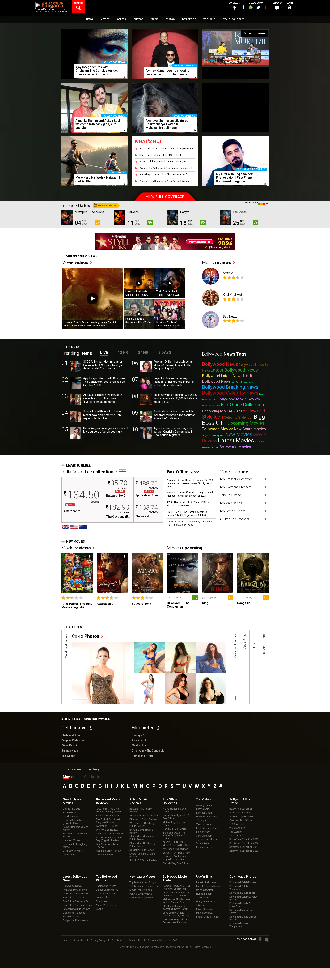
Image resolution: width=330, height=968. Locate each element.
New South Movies (250, 429)
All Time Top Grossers (241, 816)
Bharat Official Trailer (207, 916)
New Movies (238, 434)
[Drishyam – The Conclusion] (182, 573)
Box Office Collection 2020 (243, 850)
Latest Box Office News (76, 893)
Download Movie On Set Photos (242, 918)
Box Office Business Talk (76, 901)
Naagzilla (243, 603)
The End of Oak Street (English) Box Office (175, 858)
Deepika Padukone (206, 816)
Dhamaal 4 (142, 516)
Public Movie (138, 801)
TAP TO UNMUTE (256, 33)
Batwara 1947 (115, 495)
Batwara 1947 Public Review (140, 810)
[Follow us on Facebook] (243, 7)
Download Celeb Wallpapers (238, 887)
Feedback (117, 940)
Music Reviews (204, 912)
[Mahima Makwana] (103, 673)
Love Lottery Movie (73, 850)
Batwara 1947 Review (107, 815)
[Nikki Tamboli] (180, 688)
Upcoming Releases (74, 912)
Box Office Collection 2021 (243, 847)
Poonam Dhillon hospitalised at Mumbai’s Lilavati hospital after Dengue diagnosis (173, 365)
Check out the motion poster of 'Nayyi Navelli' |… (177, 907)
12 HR (123, 352)
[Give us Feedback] (277, 8)
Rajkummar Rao (205, 847)
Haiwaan (133, 212)
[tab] (66, 667)
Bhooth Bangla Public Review (141, 831)
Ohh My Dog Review (107, 829)
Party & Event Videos (140, 893)
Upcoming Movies (245, 423)
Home (64, 940)
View (165, 197)
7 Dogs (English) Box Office (174, 810)
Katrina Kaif (202, 809)
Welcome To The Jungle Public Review (142, 824)
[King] (218, 573)
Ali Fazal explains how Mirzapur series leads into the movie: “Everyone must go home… (102, 398)
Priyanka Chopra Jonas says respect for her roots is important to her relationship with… (174, 382)
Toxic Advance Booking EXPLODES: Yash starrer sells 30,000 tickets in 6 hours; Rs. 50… (176, 398)
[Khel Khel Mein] (210, 297)
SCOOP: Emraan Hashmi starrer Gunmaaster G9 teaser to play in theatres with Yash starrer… (103, 365)
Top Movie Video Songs (142, 882)
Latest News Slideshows (76, 908)
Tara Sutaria (202, 843)
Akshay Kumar (204, 805)
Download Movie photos (243, 892)
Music (216, 262)
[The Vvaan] (225, 217)
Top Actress (236, 835)
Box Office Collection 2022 (243, 843)
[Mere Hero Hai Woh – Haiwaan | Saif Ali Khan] (94, 161)
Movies (184, 548)
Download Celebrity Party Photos (243, 898)
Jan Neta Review (105, 854)
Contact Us (135, 940)
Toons (99, 908)
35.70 (118, 483)
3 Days (164, 352)
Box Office (170, 801)
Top (204, 799)
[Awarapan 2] (112, 573)
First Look (101, 901)
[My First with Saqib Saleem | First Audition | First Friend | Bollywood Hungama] (235, 161)
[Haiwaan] (119, 217)
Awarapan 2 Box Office (175, 848)
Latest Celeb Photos (107, 889)
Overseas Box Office (240, 820)
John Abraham (204, 835)
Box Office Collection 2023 (243, 839)
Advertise (79, 940)
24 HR (143, 352)
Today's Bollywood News (242, 382)
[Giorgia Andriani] (180, 657)
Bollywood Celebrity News (230, 393)
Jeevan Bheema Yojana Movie (75, 828)
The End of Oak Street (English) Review (108, 821)
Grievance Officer (157, 940)
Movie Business (78, 465)
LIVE (104, 352)
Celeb (85, 636)
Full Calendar (107, 205)
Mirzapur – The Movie (89, 212)
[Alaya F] (211, 657)
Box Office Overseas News (77, 905)
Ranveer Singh (204, 812)
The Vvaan (240, 212)
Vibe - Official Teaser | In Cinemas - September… (176, 894)
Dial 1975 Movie (71, 808)
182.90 (118, 507)
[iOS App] (267, 939)
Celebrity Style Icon (238, 417)
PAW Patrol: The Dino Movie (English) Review (108, 810)
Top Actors (235, 831)
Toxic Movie (69, 812)
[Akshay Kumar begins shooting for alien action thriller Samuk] (165, 54)
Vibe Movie (69, 854)
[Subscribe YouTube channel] (265, 8)
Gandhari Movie (71, 816)
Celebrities (92, 777)
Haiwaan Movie (71, 840)
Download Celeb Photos (242, 882)
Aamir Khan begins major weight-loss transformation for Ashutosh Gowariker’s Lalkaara (174, 415)
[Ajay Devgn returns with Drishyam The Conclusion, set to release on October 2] (94, 54)
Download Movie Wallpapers (238, 925)
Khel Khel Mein (233, 294)
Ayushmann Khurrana (207, 839)
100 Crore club (237, 824)
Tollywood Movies (217, 429)
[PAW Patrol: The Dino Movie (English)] (77, 573)
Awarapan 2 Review (107, 826)
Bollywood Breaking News (230, 387)
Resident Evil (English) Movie (75, 845)
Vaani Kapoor (203, 824)
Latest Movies (236, 440)
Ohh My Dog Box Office (175, 863)
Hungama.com (204, 893)
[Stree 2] (210, 276)
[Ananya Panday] (149, 688)
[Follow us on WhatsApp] (250, 7)
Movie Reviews (71, 916)
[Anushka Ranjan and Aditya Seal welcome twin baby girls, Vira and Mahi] (94, 108)
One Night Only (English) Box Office (176, 817)
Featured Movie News (75, 889)
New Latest (142, 876)
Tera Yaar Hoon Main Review (107, 845)
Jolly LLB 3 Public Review (143, 860)
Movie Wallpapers (106, 905)
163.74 (148, 507)
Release (75, 205)
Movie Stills (102, 897)
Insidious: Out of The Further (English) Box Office (174, 835)
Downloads (242, 876)
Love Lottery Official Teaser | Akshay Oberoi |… (177, 914)
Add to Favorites (89, 556)
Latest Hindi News (206, 882)
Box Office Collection (242, 404)
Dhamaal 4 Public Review (143, 819)
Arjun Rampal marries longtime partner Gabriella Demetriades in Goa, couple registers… (173, 432)
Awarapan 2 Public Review (143, 815)
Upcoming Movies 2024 (222, 411)
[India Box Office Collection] (122, 470)
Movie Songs (116, 172)
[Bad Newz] (210, 319)
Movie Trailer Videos (140, 890)
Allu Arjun (201, 820)
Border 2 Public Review (141, 849)
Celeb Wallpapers (106, 893)
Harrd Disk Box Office (174, 828)
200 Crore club (237, 827)
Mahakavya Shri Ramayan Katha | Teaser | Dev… (177, 901)
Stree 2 (228, 273)
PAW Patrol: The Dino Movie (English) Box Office (177, 843)
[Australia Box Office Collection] (83, 527)
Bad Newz (230, 316)
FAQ (175, 940)
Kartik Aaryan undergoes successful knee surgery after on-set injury (105, 430)
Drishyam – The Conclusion (178, 604)
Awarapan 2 (72, 511)
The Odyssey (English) (119, 516)
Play (92, 298)
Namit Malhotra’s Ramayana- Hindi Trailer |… (138, 322)
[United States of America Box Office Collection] (74, 527)
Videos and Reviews (81, 256)
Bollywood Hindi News (75, 920)
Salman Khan (203, 831)
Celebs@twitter (204, 890)
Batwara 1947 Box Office (176, 852)
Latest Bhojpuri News (208, 886)
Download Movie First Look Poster (241, 905)
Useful (204, 876)
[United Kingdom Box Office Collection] (65, 527)
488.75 (148, 483)
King (205, 603)
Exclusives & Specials (251, 169)
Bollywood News (114, 62)
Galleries (74, 627)
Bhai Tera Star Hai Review (110, 833)
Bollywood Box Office (211, 406)
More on (234, 472)
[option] (95, 56)
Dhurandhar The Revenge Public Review (143, 838)
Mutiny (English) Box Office (174, 823)
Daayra (184, 212)
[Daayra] (172, 217)
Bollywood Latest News (222, 375)
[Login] (289, 8)
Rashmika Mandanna (207, 828)
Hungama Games (205, 901)
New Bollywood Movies (231, 447)
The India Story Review (108, 850)
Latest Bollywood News (234, 370)
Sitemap (200, 905)
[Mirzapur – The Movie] (67, 217)
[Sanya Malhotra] (211, 688)
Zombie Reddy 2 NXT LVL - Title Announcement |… (177, 887)
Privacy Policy (98, 940)
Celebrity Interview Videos (143, 886)
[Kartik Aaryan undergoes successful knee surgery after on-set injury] (75, 433)
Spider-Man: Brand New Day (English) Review (109, 839)
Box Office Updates (73, 897)
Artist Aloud (202, 897)
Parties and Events (106, 886)
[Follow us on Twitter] (258, 7)
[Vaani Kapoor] (149, 657)
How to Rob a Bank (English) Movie (73, 822)
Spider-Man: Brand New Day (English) (148, 495)
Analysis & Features (240, 812)
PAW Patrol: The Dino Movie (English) (76, 605)
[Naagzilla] (253, 573)
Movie (74, 262)
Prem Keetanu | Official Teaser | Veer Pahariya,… (176, 921)
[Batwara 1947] (147, 573)
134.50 (83, 495)
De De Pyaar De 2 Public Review (142, 855)
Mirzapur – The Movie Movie (75, 835)
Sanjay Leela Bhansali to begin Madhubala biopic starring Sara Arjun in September (102, 415)
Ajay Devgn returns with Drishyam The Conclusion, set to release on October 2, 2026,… (104, 382)
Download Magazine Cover (240, 911)
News (184, 472)
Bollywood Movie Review (238, 399)
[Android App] (260, 939)
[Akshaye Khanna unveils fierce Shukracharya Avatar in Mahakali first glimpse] (165, 108)
